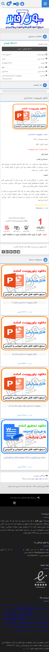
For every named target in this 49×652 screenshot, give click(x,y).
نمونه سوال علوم (14, 619)
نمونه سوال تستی (31, 619)
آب (48, 605)
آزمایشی (44, 605)
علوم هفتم (16, 615)
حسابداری (5, 71)
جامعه (36, 608)
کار (24, 630)
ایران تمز (26, 648)
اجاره (35, 605)
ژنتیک (27, 630)
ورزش (24, 626)
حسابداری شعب (7, 78)
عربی (41, 615)
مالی (47, 619)
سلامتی (6, 612)
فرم (6, 615)
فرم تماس (17, 549)
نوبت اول (11, 622)
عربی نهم (35, 616)
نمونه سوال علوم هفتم (35, 622)
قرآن (2, 615)
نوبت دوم (43, 626)
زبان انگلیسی (29, 612)
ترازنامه (41, 608)
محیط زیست (41, 619)
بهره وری (9, 605)
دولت (47, 612)
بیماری (4, 604)
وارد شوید (38, 478)
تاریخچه (46, 608)
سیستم (46, 616)
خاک (13, 608)
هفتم (31, 626)
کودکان (19, 630)
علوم (28, 615)
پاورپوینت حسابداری (15, 75)
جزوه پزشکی (24, 608)
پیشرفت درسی (33, 630)
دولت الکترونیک (40, 612)
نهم (19, 623)
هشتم (35, 627)
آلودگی (39, 605)
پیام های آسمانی (12, 626)
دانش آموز (7, 608)
